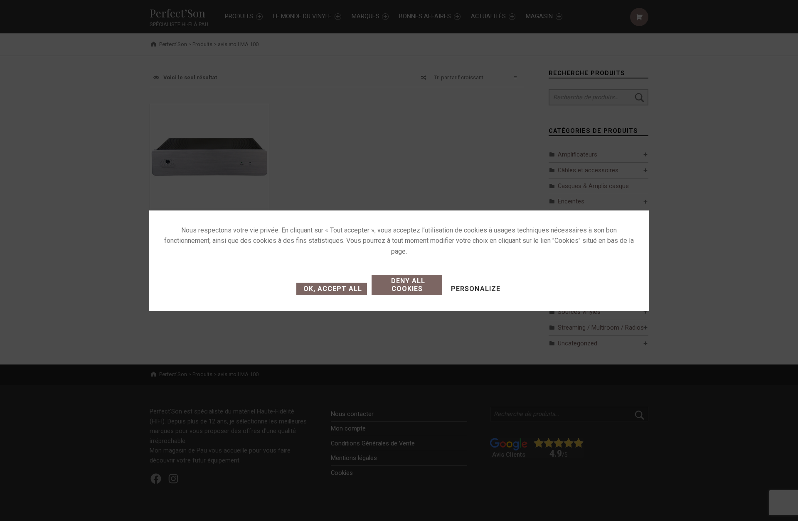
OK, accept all (331, 289)
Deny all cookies (407, 285)
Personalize (475, 289)
